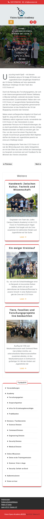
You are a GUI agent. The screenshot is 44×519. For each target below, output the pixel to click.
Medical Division (15, 447)
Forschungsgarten (16, 397)
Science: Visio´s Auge (17, 463)
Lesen (22, 237)
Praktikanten (14, 414)
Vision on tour (20, 34)
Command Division (16, 430)
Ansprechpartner (15, 403)
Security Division (15, 441)
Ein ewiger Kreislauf (22, 247)
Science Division (15, 425)
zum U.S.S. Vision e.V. (9, 507)
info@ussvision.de (31, 2)
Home (21, 29)
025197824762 (16, 2)
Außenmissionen (22, 31)
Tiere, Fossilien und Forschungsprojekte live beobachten (22, 312)
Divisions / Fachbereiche (16, 421)
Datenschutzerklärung (9, 502)
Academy (10, 393)
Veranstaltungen (13, 388)
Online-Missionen (13, 454)
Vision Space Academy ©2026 (22, 514)
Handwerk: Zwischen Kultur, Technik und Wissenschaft (22, 186)
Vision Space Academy (22, 17)
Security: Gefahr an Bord (18, 469)
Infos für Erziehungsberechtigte (21, 408)
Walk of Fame (6, 505)
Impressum (5, 499)
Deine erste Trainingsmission (20, 458)
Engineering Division (16, 436)
